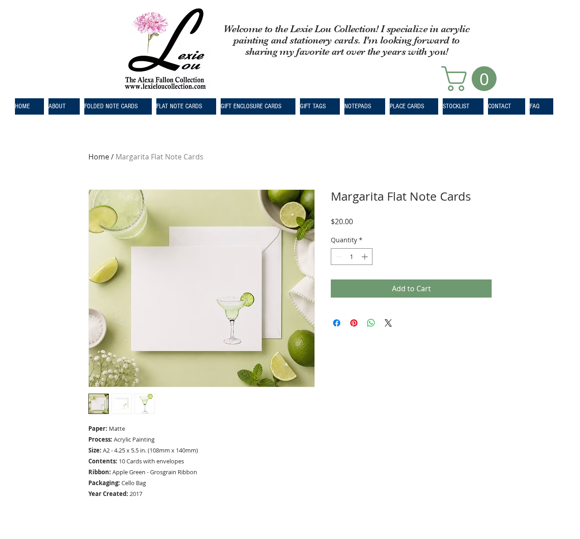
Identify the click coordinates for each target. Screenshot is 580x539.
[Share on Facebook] (336, 323)
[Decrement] (337, 257)
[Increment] (365, 257)
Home (98, 157)
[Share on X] (388, 323)
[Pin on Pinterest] (353, 323)
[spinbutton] (351, 257)
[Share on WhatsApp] (371, 323)
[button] (472, 78)
